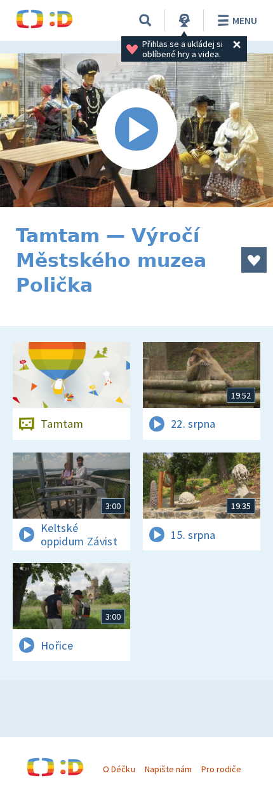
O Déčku (119, 769)
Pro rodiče (221, 769)
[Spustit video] (136, 130)
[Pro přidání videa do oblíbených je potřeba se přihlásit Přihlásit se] (254, 260)
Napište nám (168, 769)
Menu (244, 20)
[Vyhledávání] (145, 20)
